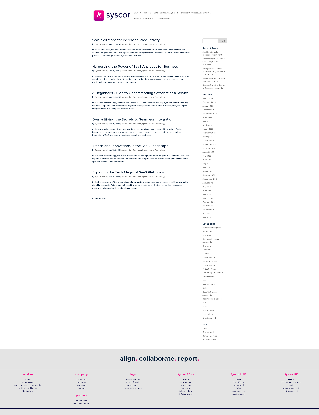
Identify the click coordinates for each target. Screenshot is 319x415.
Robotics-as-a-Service (212, 299)
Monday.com (208, 277)
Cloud (146, 13)
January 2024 (208, 106)
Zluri (136, 13)
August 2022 (208, 152)
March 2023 (207, 129)
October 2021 (208, 175)
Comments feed (209, 336)
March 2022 (207, 167)
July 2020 (206, 213)
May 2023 (206, 121)
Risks (204, 288)
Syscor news (148, 44)
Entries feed (208, 332)
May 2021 (206, 194)
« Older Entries (99, 198)
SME (204, 306)
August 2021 (208, 183)
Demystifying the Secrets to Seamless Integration (133, 119)
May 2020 (206, 217)
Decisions (206, 250)
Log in (205, 328)
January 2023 (208, 137)
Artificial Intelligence (143, 18)
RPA (204, 303)
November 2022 (209, 144)
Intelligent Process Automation (195, 13)
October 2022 (208, 148)
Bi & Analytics (164, 18)
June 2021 (207, 190)
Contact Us (81, 379)
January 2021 (208, 206)
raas (204, 280)
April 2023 (207, 125)
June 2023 (207, 117)
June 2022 (207, 160)
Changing (206, 246)
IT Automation (208, 265)
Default (205, 253)
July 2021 (206, 186)
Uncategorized (209, 318)
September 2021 (209, 179)
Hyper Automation (210, 261)
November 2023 (209, 114)
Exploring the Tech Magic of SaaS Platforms (128, 172)
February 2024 (209, 102)
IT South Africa (209, 269)
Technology (160, 44)
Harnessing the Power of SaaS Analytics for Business (135, 66)
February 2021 (208, 202)
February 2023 (209, 133)
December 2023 (209, 110)
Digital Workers (209, 257)
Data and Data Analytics (164, 13)
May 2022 (206, 164)
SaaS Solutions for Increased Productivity (126, 40)
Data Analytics (27, 382)
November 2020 (209, 210)
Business (137, 44)
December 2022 (209, 140)
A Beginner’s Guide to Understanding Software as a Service (140, 93)
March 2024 (207, 98)
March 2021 (207, 198)
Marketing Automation (212, 273)
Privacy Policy (133, 385)
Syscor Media (101, 44)
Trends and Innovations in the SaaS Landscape (130, 146)
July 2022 (206, 156)
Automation (126, 44)
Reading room (208, 284)
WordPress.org (209, 340)
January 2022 (208, 171)
